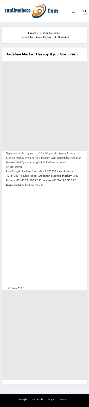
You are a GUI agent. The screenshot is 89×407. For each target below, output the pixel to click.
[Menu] (73, 11)
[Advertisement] (44, 106)
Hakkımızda (37, 399)
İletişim (51, 399)
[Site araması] (85, 11)
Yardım (62, 399)
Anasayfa (23, 399)
